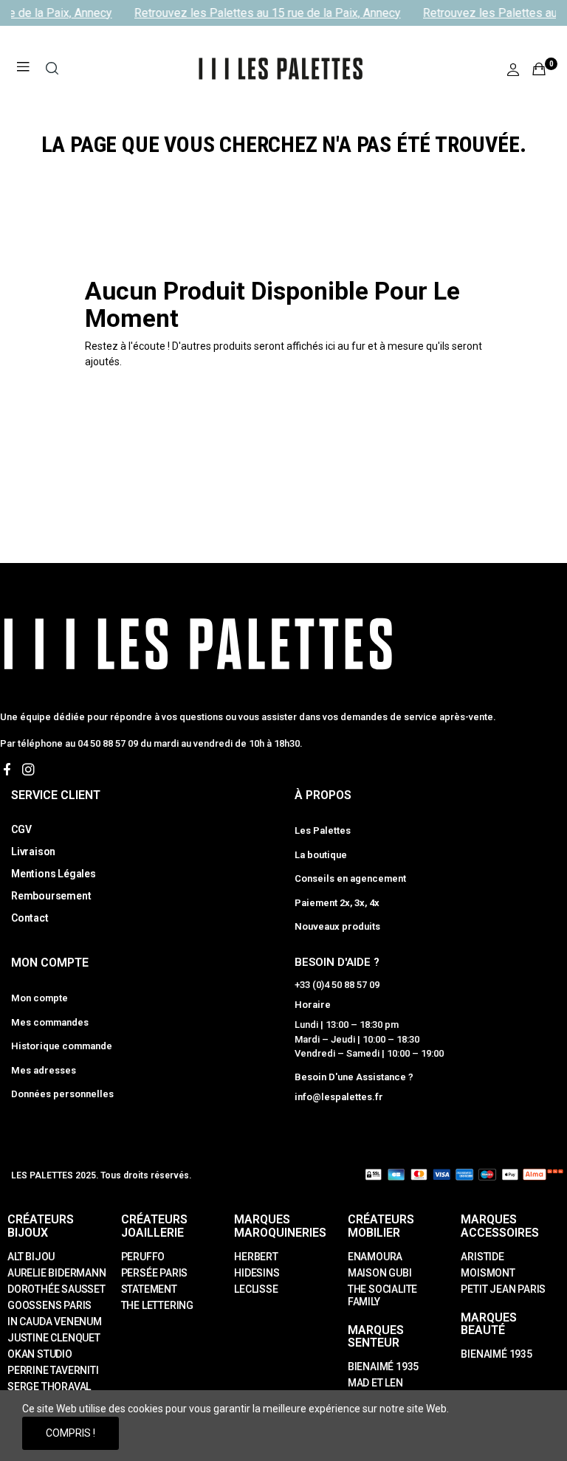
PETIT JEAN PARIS (503, 1289)
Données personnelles (62, 1093)
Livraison (33, 851)
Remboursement (51, 896)
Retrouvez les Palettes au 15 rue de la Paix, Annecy (263, 13)
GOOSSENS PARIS (49, 1305)
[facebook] (7, 770)
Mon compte (39, 998)
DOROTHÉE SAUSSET (56, 1289)
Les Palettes (323, 830)
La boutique (321, 854)
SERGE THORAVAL (49, 1386)
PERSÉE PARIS (154, 1273)
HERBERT (256, 1257)
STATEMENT (149, 1289)
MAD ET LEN (375, 1383)
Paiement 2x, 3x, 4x (337, 902)
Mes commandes (50, 1022)
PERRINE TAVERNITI (53, 1370)
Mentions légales (53, 874)
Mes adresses (43, 1070)
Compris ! (70, 1433)
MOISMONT (488, 1273)
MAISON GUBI (380, 1273)
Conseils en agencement (350, 878)
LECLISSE (256, 1289)
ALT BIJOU (31, 1257)
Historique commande (61, 1045)
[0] (539, 68)
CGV (21, 829)
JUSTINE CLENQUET (53, 1338)
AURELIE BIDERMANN (56, 1273)
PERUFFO (143, 1257)
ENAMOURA (375, 1257)
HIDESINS (256, 1273)
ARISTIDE (482, 1257)
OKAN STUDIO (39, 1354)
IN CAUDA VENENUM (54, 1321)
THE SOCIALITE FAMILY (382, 1295)
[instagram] (28, 770)
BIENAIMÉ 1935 (383, 1366)
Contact (30, 918)
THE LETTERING (157, 1305)
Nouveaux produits (337, 926)
